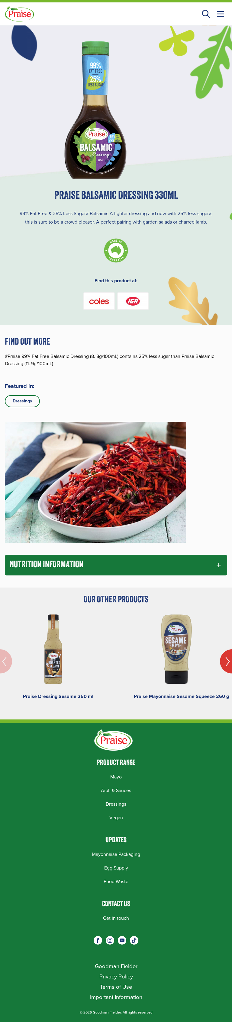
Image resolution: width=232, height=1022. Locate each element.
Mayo (116, 776)
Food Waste (116, 881)
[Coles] (99, 301)
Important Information (116, 997)
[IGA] (133, 301)
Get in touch (116, 918)
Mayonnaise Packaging (116, 854)
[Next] (226, 661)
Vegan (116, 817)
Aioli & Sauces (116, 790)
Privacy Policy (116, 976)
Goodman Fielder (116, 966)
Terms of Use (116, 987)
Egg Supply (116, 867)
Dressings (22, 401)
